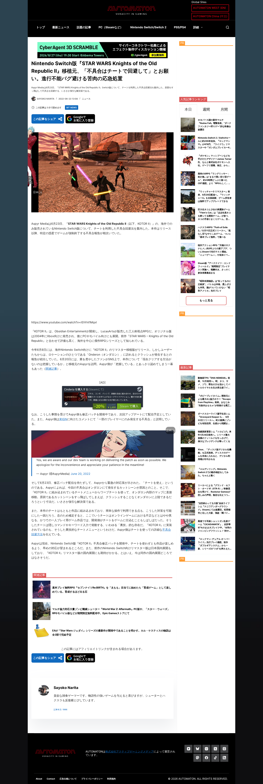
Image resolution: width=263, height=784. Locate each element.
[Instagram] (206, 749)
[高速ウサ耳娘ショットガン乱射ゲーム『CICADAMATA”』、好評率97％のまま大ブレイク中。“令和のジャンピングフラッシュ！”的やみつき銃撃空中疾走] (188, 526)
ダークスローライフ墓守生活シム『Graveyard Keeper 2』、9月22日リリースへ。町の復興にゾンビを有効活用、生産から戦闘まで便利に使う (214, 420)
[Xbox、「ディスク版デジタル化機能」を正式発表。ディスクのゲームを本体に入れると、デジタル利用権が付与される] (188, 454)
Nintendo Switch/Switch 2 (148, 27)
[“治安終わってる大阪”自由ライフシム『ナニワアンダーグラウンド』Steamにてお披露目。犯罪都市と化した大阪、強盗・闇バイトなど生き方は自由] (188, 508)
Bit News (71, 107)
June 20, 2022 (80, 474)
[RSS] (224, 758)
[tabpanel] (206, 210)
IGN (64, 419)
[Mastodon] (197, 758)
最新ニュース (60, 27)
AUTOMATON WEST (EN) (209, 7)
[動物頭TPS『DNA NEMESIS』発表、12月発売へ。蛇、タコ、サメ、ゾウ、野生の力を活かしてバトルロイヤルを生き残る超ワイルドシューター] (188, 383)
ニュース (86, 98)
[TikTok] (215, 758)
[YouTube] (188, 749)
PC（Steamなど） (111, 27)
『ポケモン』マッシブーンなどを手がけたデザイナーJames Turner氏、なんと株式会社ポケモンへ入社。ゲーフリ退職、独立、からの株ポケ (215, 162)
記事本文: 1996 (60, 709)
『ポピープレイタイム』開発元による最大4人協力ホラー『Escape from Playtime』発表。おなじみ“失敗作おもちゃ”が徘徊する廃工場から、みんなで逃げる (214, 402)
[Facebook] (206, 758)
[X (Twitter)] (215, 749)
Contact (51, 778)
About (39, 778)
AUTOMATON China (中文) (210, 16)
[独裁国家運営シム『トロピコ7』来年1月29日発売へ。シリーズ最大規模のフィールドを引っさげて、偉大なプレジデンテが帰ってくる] (188, 436)
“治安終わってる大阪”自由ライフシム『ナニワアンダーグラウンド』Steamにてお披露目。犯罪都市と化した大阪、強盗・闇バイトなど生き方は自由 (214, 509)
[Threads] (224, 749)
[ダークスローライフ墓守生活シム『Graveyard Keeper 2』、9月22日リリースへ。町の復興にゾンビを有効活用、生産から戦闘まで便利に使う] (188, 418)
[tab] (188, 109)
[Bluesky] (197, 749)
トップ (40, 27)
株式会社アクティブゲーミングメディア (129, 751)
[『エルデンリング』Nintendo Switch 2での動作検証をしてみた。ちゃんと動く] (188, 472)
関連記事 (51, 368)
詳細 (196, 27)
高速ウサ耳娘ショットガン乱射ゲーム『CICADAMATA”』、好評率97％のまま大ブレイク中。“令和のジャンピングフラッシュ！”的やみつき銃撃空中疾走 (215, 527)
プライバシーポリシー (92, 778)
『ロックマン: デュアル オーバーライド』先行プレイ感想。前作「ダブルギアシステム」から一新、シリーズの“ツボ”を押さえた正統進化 (214, 545)
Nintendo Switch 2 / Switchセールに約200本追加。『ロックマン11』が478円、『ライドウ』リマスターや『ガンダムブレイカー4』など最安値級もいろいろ (215, 144)
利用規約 (111, 778)
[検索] (227, 27)
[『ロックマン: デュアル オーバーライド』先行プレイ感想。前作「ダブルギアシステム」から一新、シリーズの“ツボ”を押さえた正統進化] (188, 544)
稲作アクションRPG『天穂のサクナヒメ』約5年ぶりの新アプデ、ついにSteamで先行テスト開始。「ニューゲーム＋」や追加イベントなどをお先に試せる (215, 251)
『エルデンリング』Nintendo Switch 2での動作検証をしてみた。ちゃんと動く (213, 472)
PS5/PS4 (180, 27)
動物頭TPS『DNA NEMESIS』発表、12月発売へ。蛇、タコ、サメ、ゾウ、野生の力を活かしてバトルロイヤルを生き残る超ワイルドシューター (214, 384)
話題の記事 (84, 27)
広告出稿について (68, 778)
